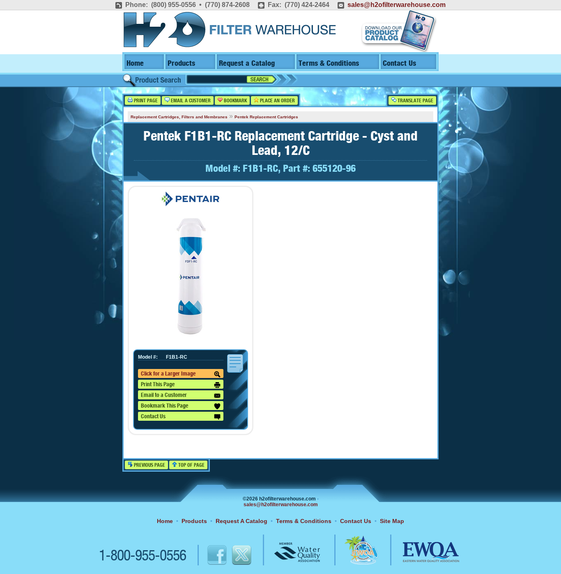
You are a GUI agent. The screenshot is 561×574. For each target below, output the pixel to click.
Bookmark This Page (164, 406)
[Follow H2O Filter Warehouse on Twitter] (241, 556)
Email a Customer (190, 101)
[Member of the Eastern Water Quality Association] (422, 556)
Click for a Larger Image (168, 374)
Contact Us (399, 63)
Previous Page (149, 465)
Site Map (392, 521)
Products (181, 63)
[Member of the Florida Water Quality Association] (352, 556)
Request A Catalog (241, 521)
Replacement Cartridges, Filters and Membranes (179, 117)
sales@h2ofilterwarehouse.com (396, 4)
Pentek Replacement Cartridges (266, 117)
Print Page (145, 101)
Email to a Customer (164, 395)
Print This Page (158, 384)
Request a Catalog (247, 63)
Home (135, 63)
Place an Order (277, 101)
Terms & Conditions (329, 63)
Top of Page (191, 465)
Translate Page (414, 101)
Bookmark (235, 101)
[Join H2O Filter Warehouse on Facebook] (208, 556)
